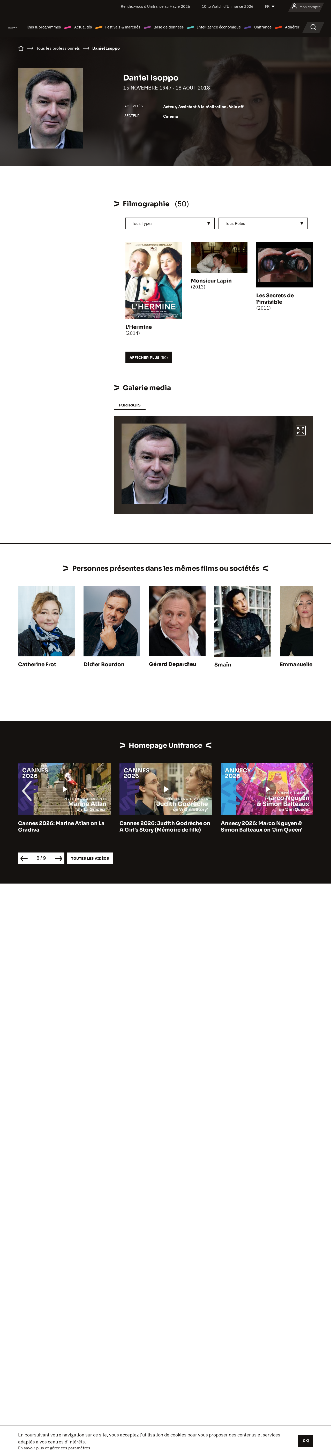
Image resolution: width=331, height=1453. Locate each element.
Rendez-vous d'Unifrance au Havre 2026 (155, 6)
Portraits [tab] (129, 405)
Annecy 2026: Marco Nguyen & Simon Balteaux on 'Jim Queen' (261, 826)
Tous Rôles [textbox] (235, 223)
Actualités (83, 27)
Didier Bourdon (104, 664)
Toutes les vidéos (90, 858)
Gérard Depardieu (172, 664)
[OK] (305, 1440)
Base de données (169, 27)
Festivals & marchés (122, 27)
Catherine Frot (37, 664)
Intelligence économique (219, 27)
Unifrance (263, 27)
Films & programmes (43, 27)
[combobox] (170, 223)
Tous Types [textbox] (142, 223)
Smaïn (222, 665)
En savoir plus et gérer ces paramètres (54, 1447)
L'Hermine (138, 327)
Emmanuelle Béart (304, 664)
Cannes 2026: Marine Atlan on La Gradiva (61, 826)
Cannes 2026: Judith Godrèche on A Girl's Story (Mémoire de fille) (164, 826)
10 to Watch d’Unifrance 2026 (227, 6)
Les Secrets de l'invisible (275, 298)
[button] (301, 431)
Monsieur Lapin (211, 281)
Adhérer (292, 27)
